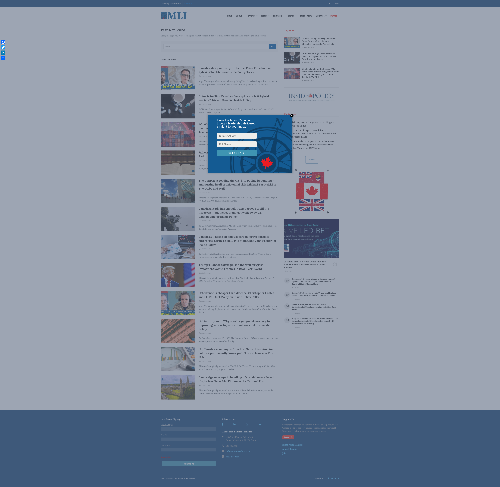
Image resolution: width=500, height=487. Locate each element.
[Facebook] (3, 42)
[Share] (3, 57)
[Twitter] (3, 47)
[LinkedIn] (3, 52)
